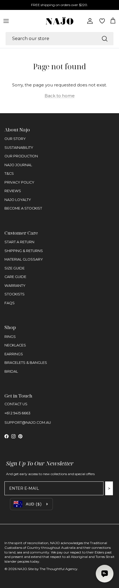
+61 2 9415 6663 (17, 413)
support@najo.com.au (27, 422)
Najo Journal (18, 165)
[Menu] (6, 21)
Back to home (60, 95)
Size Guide (14, 268)
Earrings (13, 354)
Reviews (12, 191)
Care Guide (15, 277)
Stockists (14, 294)
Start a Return (19, 242)
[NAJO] (59, 21)
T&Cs (9, 173)
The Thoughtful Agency (58, 569)
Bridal (11, 371)
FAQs (9, 303)
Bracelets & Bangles (25, 363)
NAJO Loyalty (17, 200)
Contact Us (15, 404)
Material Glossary (23, 259)
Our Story (15, 139)
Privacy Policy (19, 182)
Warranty (14, 286)
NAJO (22, 569)
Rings (10, 337)
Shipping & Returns (23, 251)
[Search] (104, 38)
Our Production (21, 156)
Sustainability (18, 147)
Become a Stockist (23, 208)
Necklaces (15, 345)
